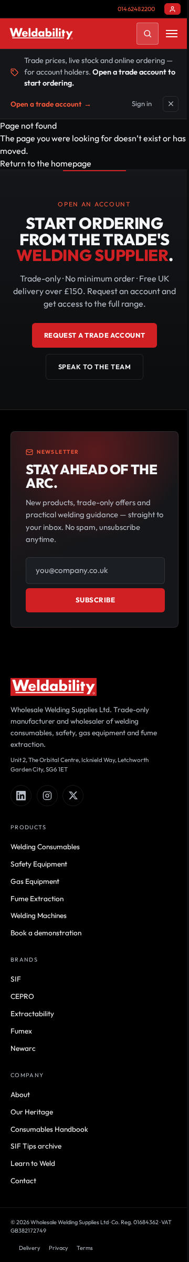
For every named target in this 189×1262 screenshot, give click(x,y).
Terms (85, 1247)
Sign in (142, 103)
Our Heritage (31, 1112)
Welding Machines (38, 915)
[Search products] (147, 34)
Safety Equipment (38, 864)
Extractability (32, 1013)
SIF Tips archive (35, 1146)
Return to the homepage (45, 163)
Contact (23, 1180)
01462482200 (136, 9)
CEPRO (22, 996)
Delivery (29, 1247)
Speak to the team (94, 366)
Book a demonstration (45, 932)
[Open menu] (172, 33)
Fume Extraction (37, 898)
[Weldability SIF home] (41, 33)
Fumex (21, 1031)
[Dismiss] (170, 104)
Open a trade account (50, 104)
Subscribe (96, 600)
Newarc (23, 1048)
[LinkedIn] (21, 795)
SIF (15, 979)
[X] (72, 795)
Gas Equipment (34, 881)
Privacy (58, 1247)
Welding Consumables (45, 846)
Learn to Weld (32, 1163)
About (20, 1094)
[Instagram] (47, 795)
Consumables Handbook (49, 1129)
